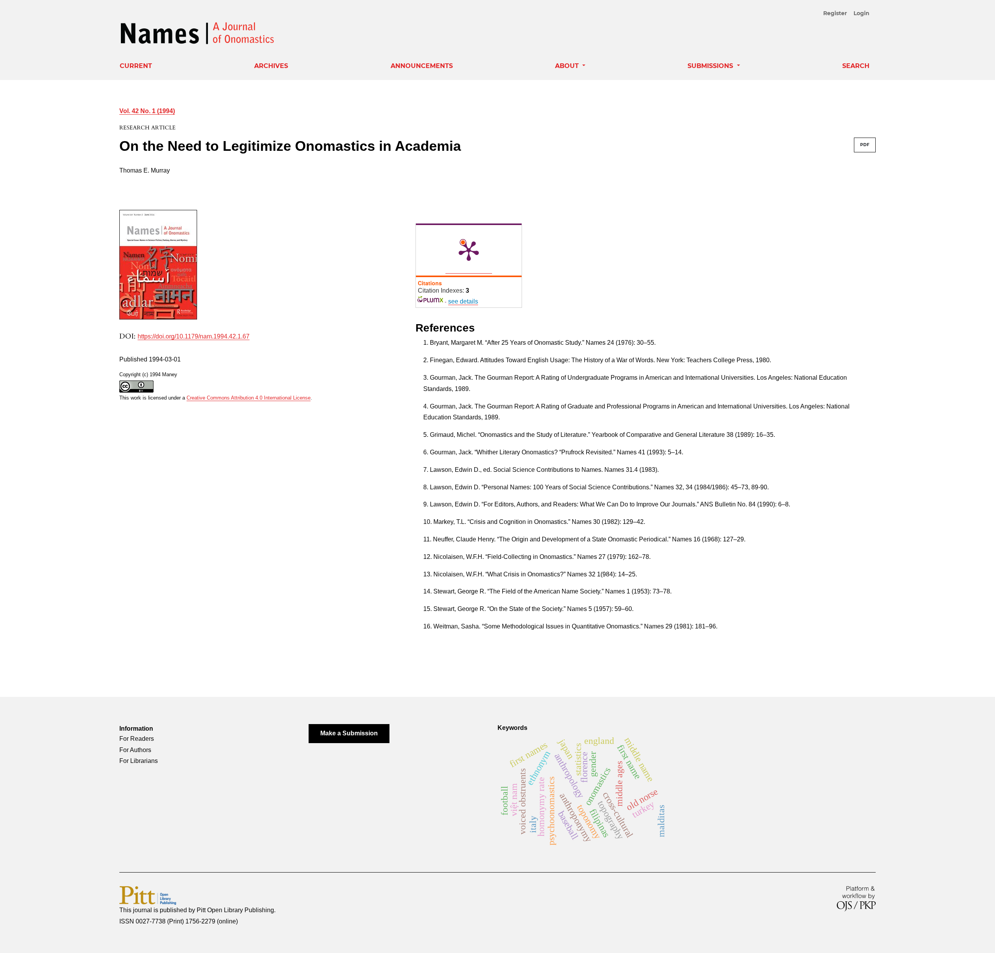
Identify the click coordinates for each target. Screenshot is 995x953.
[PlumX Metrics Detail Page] (468, 250)
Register (835, 13)
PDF (864, 144)
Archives (271, 66)
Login (861, 13)
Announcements (422, 66)
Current (136, 66)
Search (855, 66)
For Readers (136, 738)
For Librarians (138, 761)
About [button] (568, 66)
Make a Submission (349, 733)
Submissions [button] (711, 66)
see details (463, 301)
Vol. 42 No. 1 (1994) (147, 111)
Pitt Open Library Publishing (235, 910)
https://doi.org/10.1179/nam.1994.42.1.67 (194, 336)
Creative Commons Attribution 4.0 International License (249, 398)
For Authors (135, 750)
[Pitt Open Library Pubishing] (147, 895)
